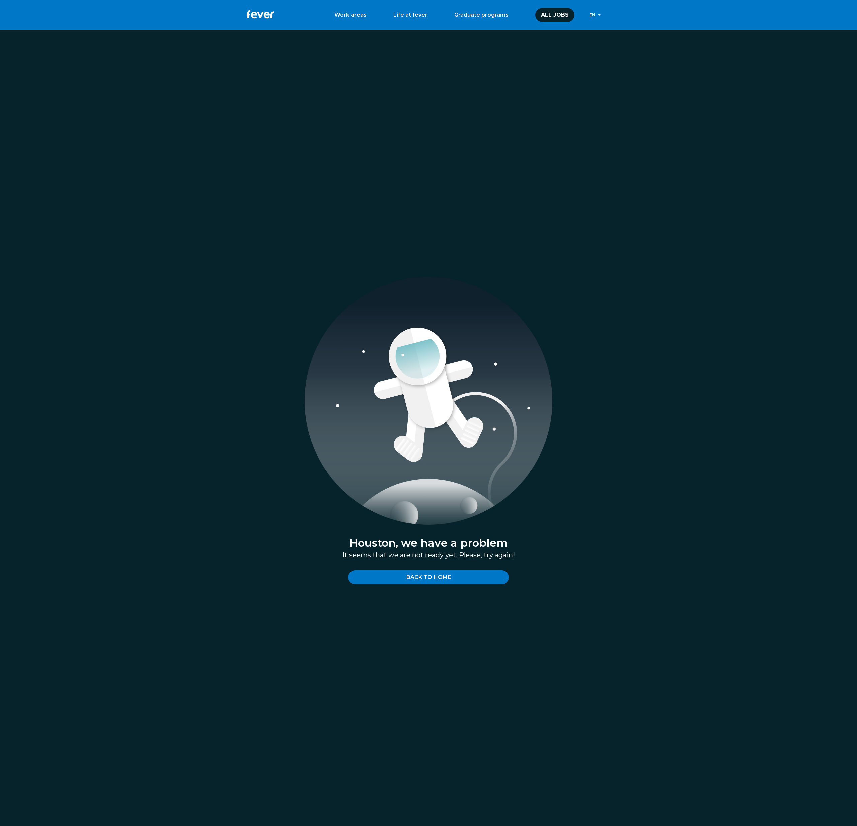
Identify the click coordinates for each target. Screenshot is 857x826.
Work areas (350, 15)
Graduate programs (481, 15)
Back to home (428, 577)
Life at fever (410, 15)
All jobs (555, 15)
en (592, 14)
